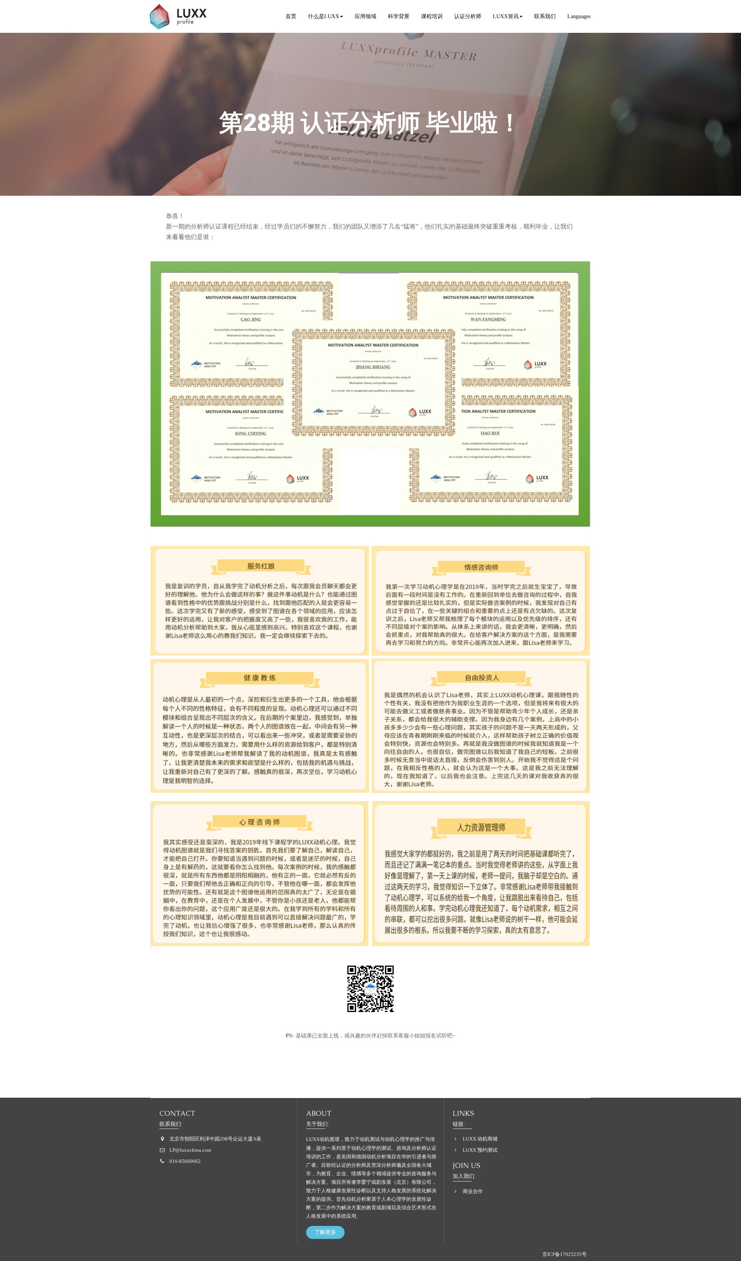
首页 (291, 16)
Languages (578, 16)
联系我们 (545, 16)
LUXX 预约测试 (480, 1150)
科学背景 (398, 16)
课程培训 (432, 16)
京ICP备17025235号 (564, 1254)
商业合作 (473, 1191)
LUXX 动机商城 (480, 1139)
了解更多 (325, 1232)
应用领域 (365, 16)
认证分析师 (467, 16)
